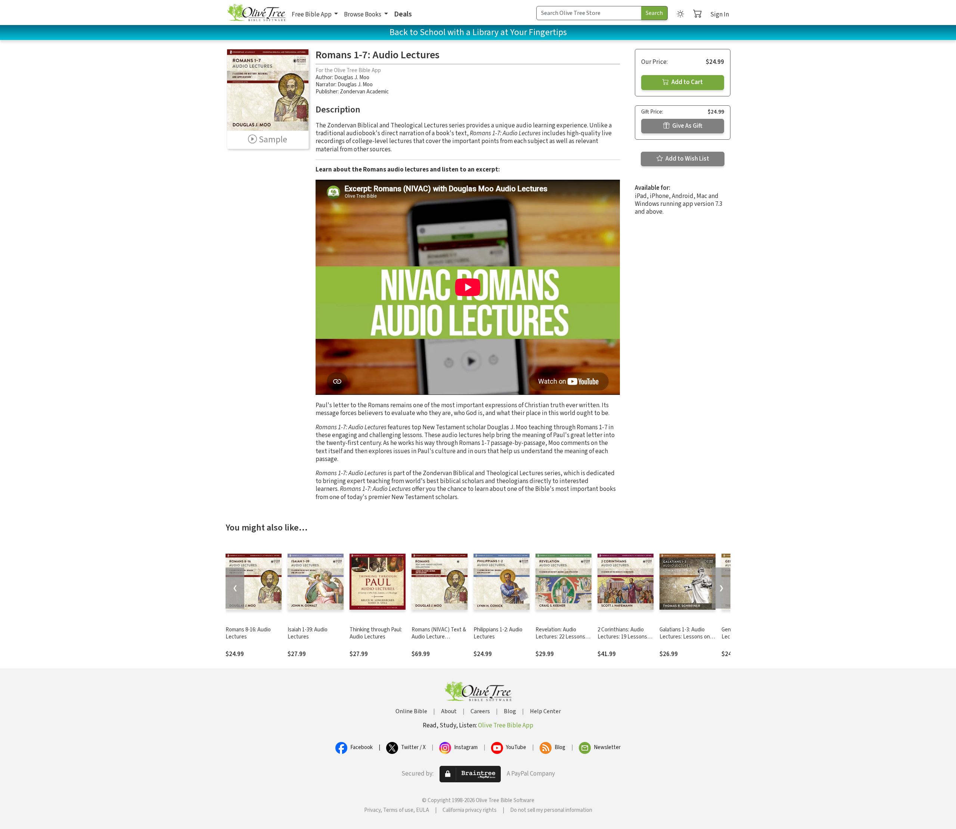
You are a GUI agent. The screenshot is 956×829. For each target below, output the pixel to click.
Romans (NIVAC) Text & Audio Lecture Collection (439, 637)
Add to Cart (686, 82)
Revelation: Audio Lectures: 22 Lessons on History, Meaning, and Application (560, 640)
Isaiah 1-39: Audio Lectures (308, 633)
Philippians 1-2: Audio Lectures (498, 633)
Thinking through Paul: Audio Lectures (376, 633)
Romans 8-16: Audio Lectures (248, 633)
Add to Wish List (686, 158)
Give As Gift (686, 125)
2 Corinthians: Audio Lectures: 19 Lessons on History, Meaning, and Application (622, 640)
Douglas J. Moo (351, 77)
